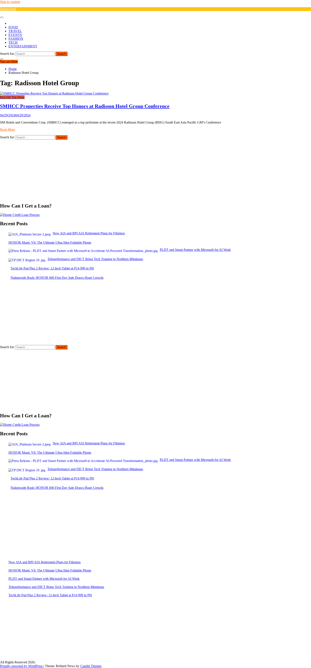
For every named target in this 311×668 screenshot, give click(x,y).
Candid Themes (90, 666)
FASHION (15, 38)
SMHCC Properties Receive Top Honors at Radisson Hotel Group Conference (84, 106)
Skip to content (10, 2)
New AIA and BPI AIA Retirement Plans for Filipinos (44, 562)
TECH (13, 42)
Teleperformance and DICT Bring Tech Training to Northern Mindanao (56, 587)
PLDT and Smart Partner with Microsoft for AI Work (44, 578)
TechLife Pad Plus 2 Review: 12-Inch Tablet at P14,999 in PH (50, 595)
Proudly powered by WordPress (21, 666)
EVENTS (15, 35)
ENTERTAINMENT (22, 46)
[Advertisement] (127, 169)
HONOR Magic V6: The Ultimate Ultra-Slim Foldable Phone (49, 570)
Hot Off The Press (12, 97)
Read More (7, 129)
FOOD (13, 27)
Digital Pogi (8, 9)
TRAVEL (15, 31)
